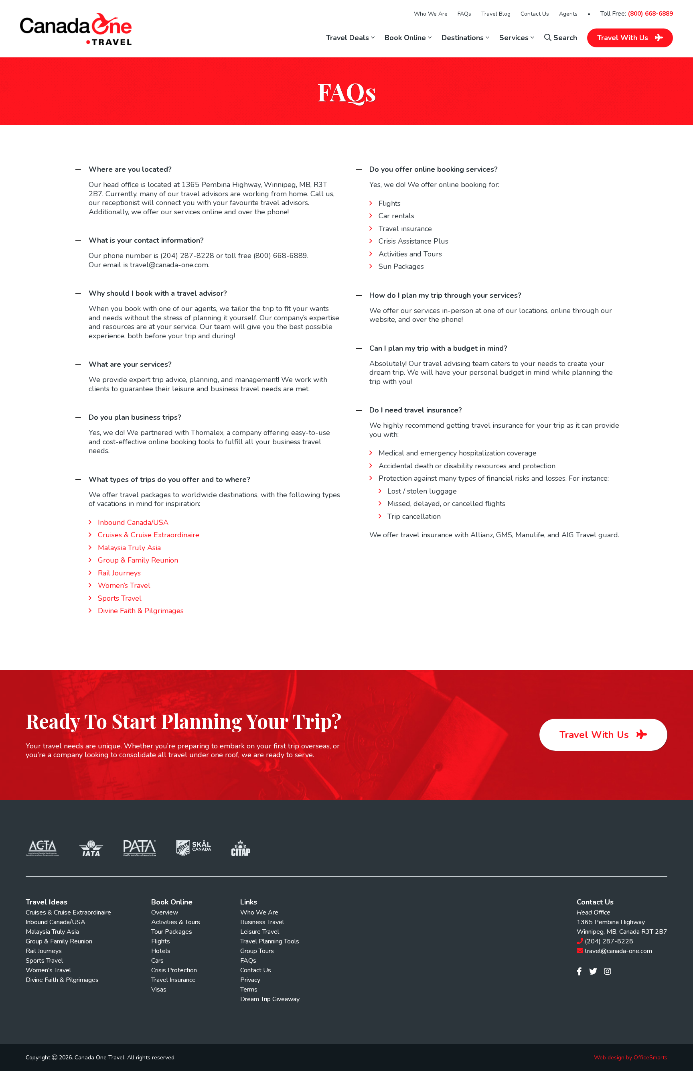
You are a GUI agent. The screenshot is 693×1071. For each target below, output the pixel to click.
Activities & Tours (175, 922)
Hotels (160, 951)
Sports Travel (120, 598)
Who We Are (431, 14)
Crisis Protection (174, 970)
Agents (568, 14)
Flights (160, 941)
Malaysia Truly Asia (129, 548)
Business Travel (262, 922)
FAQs (464, 14)
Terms (248, 989)
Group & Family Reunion (138, 560)
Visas (158, 989)
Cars (157, 960)
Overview (164, 912)
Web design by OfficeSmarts (630, 1057)
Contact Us (535, 14)
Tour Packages (171, 931)
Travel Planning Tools (269, 941)
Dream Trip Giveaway (270, 999)
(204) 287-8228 (609, 941)
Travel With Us (595, 734)
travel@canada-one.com (618, 951)
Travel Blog (496, 14)
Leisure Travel (259, 931)
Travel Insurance (173, 979)
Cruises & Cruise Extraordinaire (148, 535)
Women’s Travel (124, 585)
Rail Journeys (119, 573)
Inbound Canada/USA (133, 522)
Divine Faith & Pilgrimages (141, 611)
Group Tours (257, 951)
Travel (622, 38)
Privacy (250, 979)
